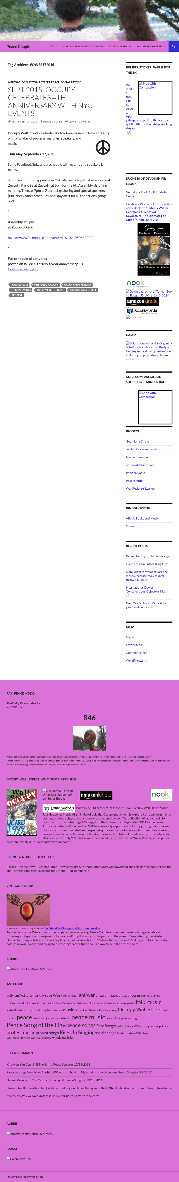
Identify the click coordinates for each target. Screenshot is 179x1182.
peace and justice (43, 1018)
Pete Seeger (106, 1026)
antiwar (14, 82)
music (68, 1009)
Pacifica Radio (135, 473)
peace (24, 1017)
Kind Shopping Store (150, 46)
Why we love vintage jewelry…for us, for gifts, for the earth (60, 1096)
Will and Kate (44, 1037)
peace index (63, 1018)
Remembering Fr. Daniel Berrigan (148, 556)
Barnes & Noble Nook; (115, 834)
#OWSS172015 (20, 284)
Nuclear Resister (137, 457)
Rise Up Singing (77, 1032)
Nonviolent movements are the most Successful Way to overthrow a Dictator (147, 575)
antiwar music (107, 995)
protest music (21, 1032)
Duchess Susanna (62, 1003)
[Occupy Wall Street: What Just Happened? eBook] (59, 807)
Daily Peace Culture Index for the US (66, 760)
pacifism (11, 1018)
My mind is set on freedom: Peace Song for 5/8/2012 (116, 1072)
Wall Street (142, 1033)
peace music (88, 1017)
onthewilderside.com (140, 465)
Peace (55, 82)
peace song (129, 1018)
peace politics (113, 1018)
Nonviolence (98, 1010)
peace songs (81, 1025)
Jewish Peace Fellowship (142, 449)
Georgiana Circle (137, 441)
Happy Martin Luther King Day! (147, 564)
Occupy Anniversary (77, 284)
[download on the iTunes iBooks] (149, 293)
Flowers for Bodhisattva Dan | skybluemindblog (39, 1088)
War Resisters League (140, 488)
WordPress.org (136, 660)
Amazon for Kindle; (86, 834)
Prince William (134, 1026)
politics (121, 1026)
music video (81, 1010)
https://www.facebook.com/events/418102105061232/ (50, 237)
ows (166, 1010)
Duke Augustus (125, 1003)
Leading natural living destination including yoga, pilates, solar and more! (148, 355)
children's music (16, 1003)
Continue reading (23, 269)
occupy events (21, 289)
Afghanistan (70, 995)
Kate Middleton (16, 1010)
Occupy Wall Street (36, 82)
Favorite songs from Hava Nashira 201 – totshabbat (41, 1072)
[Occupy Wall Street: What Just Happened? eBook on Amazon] (96, 795)
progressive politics (156, 1026)
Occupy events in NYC (50, 289)
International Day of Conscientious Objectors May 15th (146, 591)
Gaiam (130, 526)
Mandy (11, 1096)
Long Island (33, 1010)
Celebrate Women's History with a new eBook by (149, 206)
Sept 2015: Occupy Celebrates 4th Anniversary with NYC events (50, 101)
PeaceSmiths (134, 480)
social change (105, 1033)
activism (13, 995)
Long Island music (51, 1010)
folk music (149, 1002)
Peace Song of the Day (36, 1025)
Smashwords (146, 834)
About (54, 46)
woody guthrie (62, 1037)
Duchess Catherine (38, 1003)
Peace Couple (18, 46)
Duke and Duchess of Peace (95, 1003)
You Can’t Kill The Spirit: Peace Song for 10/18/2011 (55, 1064)
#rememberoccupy (46, 284)
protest (17, 295)
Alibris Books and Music (142, 518)
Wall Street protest (18, 1037)
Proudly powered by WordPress (25, 1176)
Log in (130, 637)
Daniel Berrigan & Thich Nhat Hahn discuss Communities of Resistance (124, 1088)
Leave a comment (81, 121)
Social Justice (71, 82)
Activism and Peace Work (40, 995)
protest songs (47, 1032)
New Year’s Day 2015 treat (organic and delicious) (147, 605)
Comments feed (136, 652)
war (33, 1037)
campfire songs (150, 995)
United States (125, 1033)
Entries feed (134, 645)
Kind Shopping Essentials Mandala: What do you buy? (97, 46)
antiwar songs (130, 995)
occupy (112, 1010)
